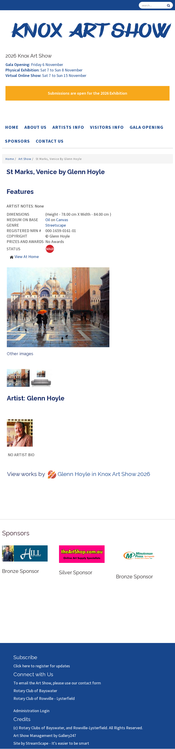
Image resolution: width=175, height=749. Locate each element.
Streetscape (55, 225)
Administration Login (31, 710)
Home (11, 127)
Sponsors (17, 141)
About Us (35, 127)
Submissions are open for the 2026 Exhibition (87, 93)
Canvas (62, 219)
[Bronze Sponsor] (25, 553)
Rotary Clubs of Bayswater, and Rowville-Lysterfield (63, 727)
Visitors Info (107, 127)
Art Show (25, 159)
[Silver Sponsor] (82, 553)
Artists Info (68, 127)
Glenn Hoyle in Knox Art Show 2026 (104, 474)
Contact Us (50, 141)
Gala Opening (146, 127)
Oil (47, 219)
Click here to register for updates (41, 665)
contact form (89, 683)
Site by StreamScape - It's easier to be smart (51, 743)
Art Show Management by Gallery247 (44, 735)
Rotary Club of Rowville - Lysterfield (44, 698)
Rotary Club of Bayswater (35, 690)
